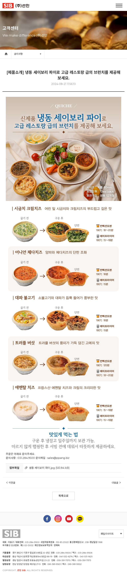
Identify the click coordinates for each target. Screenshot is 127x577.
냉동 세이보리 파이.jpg (42, 467)
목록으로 (63, 495)
